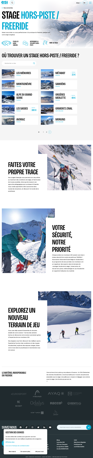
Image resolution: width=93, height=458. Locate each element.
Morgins (60, 119)
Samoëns (60, 83)
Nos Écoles (43, 440)
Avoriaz (20, 119)
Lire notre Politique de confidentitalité (17, 446)
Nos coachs (43, 442)
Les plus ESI (61, 442)
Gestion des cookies (46, 456)
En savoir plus (25, 451)
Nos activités (43, 446)
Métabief (60, 73)
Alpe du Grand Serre (24, 96)
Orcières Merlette (60, 96)
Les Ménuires (23, 73)
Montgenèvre (24, 83)
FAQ (40, 451)
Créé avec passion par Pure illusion (59, 456)
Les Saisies (22, 108)
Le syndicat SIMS (62, 446)
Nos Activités (8, 8)
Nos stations (43, 444)
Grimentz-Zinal (63, 108)
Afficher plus (10, 442)
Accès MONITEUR (62, 449)
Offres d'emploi (62, 444)
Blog (58, 440)
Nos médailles (44, 449)
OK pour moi (39, 451)
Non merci (12, 451)
